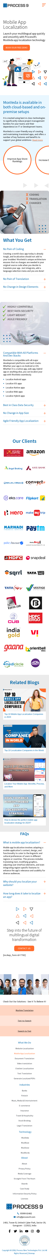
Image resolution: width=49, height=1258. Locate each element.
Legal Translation (24, 1125)
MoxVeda (25, 1137)
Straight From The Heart (24, 1178)
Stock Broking (24, 1120)
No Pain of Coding (13, 249)
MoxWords (25, 1152)
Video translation (24, 1063)
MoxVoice (25, 1147)
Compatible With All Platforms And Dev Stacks (20, 354)
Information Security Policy (24, 1193)
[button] (44, 5)
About (24, 1163)
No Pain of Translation (16, 278)
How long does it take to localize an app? (21, 895)
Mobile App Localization (24, 1053)
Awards (24, 1183)
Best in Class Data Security (18, 405)
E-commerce (24, 1105)
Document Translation (24, 1058)
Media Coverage (24, 1173)
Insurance (24, 1110)
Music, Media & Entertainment (24, 1100)
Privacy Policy (24, 1168)
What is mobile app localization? (21, 842)
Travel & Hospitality (24, 1115)
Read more (37, 140)
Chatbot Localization (24, 1068)
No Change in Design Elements (20, 286)
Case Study (24, 1188)
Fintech (24, 1095)
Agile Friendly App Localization (21, 420)
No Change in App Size (16, 412)
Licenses (24, 1198)
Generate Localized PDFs (24, 1078)
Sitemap (31, 1253)
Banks (24, 1090)
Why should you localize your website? (20, 883)
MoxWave (25, 1142)
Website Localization (24, 1048)
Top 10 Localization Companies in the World (24, 750)
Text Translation (24, 1073)
